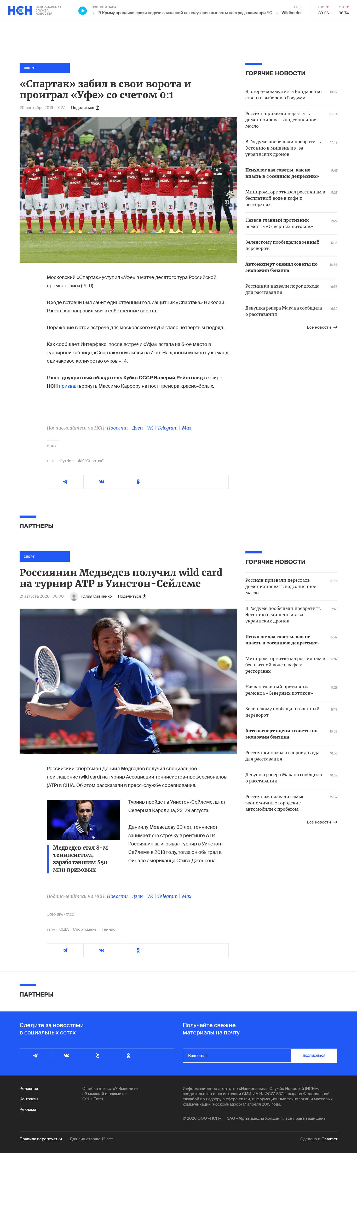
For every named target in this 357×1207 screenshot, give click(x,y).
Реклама (28, 1109)
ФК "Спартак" (90, 461)
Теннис (108, 929)
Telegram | (169, 428)
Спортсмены (85, 929)
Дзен (137, 428)
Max (186, 428)
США (64, 929)
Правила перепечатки (41, 1139)
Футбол (66, 461)
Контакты (29, 1099)
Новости (117, 428)
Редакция (29, 1088)
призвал (68, 386)
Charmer (329, 1139)
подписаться (314, 1055)
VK (150, 428)
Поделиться (82, 107)
